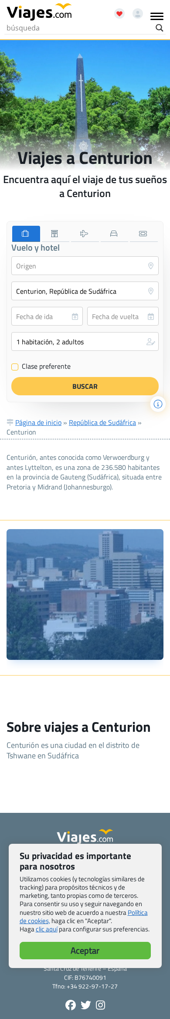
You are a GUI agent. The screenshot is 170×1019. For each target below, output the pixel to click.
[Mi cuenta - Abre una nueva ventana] (134, 10)
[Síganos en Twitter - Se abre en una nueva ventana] (85, 1005)
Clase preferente (41, 366)
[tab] (26, 234)
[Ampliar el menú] (156, 16)
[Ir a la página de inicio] (39, 12)
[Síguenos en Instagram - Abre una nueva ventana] (100, 1005)
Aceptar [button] (85, 950)
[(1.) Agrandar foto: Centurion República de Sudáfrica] (85, 594)
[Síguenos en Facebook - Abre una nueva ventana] (70, 1005)
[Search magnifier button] (159, 28)
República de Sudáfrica (102, 422)
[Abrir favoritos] (115, 10)
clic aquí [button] (47, 929)
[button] (85, 341)
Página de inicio (38, 422)
